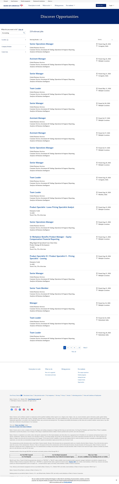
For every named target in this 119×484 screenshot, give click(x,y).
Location (4, 39)
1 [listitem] (64, 347)
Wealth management (25, 1)
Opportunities (81, 382)
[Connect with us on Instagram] (16, 409)
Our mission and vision (50, 375)
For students (69, 5)
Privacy (63, 395)
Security (69, 395)
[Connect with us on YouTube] (32, 409)
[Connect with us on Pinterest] (24, 409)
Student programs (82, 375)
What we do (46, 5)
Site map (58, 395)
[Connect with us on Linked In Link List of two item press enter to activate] (20, 410)
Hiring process (59, 5)
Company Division (6, 46)
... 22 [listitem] (78, 347)
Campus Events (81, 379)
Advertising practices (77, 395)
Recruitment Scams (28, 395)
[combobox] (107, 39)
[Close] (116, 480)
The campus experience (83, 372)
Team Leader (35, 89)
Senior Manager (36, 74)
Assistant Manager (38, 59)
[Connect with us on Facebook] (12, 409)
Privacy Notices (68, 482)
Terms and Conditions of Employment (92, 395)
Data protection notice (39, 395)
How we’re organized (50, 372)
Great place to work (34, 5)
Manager (33, 303)
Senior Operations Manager (42, 44)
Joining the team (81, 377)
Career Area (5, 52)
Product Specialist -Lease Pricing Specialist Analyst (52, 207)
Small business (14, 1)
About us (50, 1)
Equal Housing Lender (34, 399)
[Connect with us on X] (28, 409)
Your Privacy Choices (15, 395)
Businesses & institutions (39, 1)
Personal (6, 1)
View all (74, 351)
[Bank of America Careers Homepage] (13, 6)
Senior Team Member (39, 288)
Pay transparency (50, 395)
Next (84, 347)
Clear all (20, 29)
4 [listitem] (74, 347)
